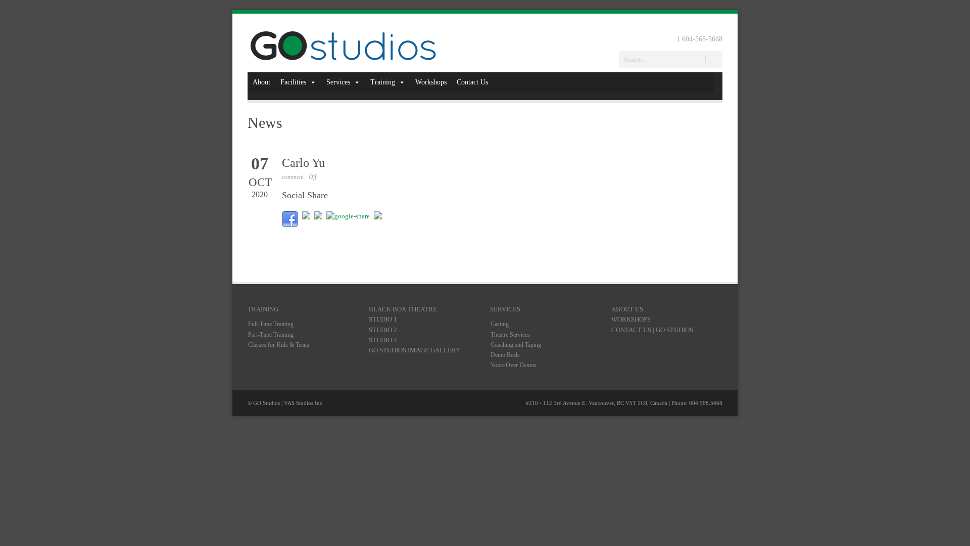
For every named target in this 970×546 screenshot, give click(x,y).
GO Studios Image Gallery (414, 350)
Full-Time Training (271, 324)
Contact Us (472, 82)
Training (382, 82)
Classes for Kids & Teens (278, 344)
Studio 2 (383, 330)
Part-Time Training (271, 334)
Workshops (431, 82)
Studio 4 (383, 340)
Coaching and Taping (516, 344)
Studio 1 (383, 319)
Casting (500, 324)
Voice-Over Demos (514, 365)
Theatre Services (510, 334)
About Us (627, 309)
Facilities (293, 82)
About (261, 82)
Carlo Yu (303, 162)
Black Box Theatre (403, 309)
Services (338, 82)
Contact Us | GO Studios (652, 330)
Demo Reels (505, 354)
